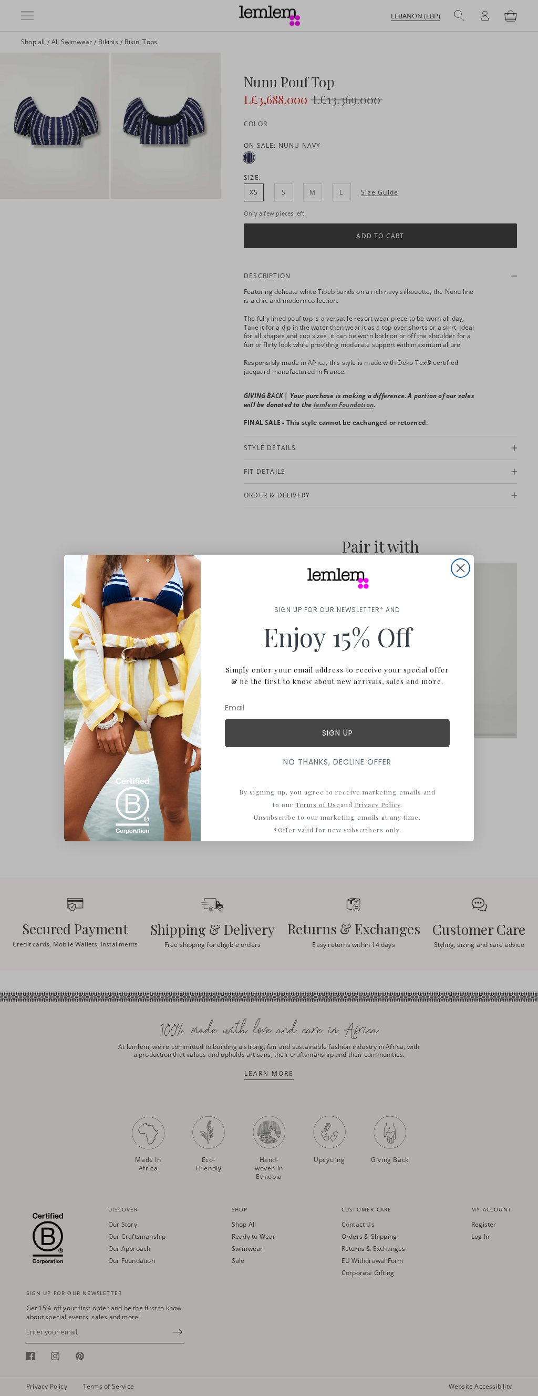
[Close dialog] (460, 568)
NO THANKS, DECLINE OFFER (337, 762)
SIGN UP (337, 733)
